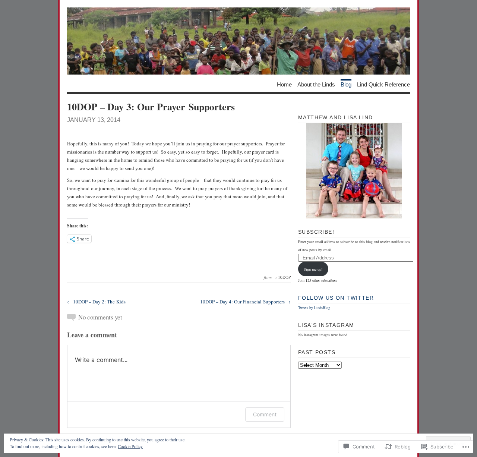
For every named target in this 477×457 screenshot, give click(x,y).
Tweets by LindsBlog (314, 307)
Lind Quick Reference (383, 84)
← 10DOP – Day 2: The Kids (96, 301)
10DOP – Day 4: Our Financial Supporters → (245, 301)
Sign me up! (313, 269)
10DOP (284, 277)
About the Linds (316, 84)
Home (284, 84)
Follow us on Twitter (336, 298)
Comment (265, 414)
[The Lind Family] (238, 41)
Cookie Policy (130, 446)
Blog (346, 84)
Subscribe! (316, 232)
